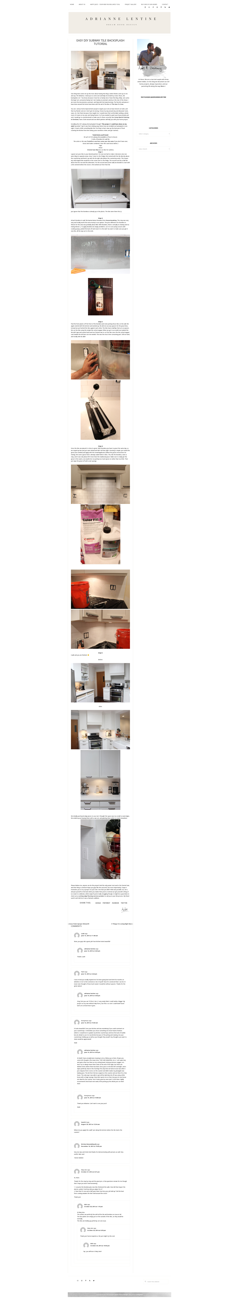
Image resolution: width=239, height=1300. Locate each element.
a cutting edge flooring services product (90, 896)
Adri (85, 1204)
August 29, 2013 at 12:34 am (90, 1124)
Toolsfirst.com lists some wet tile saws (100, 141)
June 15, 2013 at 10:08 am (92, 1098)
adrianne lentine (89, 949)
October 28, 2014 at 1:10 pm (93, 1206)
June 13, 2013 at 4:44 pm (89, 974)
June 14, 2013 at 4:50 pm (92, 1052)
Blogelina (140, 1294)
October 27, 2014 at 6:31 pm (90, 1172)
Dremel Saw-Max (93, 150)
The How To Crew (117, 104)
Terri (82, 972)
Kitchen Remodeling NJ (88, 1144)
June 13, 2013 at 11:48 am (89, 936)
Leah (82, 933)
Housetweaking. (111, 220)
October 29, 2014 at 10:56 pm (100, 1246)
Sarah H (83, 1122)
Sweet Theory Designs (121, 1294)
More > (163, 86)
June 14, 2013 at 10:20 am (89, 1023)
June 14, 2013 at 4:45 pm (92, 951)
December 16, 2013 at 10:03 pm (91, 1146)
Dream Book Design (119, 23)
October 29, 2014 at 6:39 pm (96, 1230)
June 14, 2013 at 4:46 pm (92, 995)
